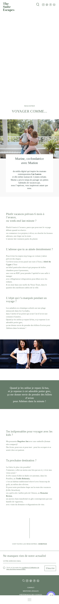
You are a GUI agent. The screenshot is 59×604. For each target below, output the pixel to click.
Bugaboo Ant (22, 441)
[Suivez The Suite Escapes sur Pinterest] (47, 5)
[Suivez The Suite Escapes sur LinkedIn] (54, 5)
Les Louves (36, 174)
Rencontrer (29, 106)
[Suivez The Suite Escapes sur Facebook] (50, 5)
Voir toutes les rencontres (25, 544)
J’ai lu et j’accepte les (22, 568)
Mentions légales (31, 591)
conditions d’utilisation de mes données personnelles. (22, 568)
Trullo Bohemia (23, 479)
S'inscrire (50, 568)
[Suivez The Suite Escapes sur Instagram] (43, 5)
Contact (30, 587)
